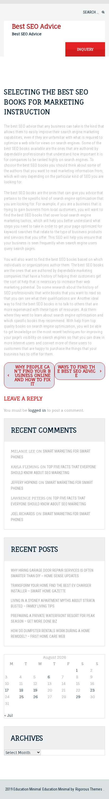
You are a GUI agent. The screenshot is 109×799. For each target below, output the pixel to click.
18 (21, 690)
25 (21, 696)
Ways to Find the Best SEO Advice (76, 371)
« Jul (8, 715)
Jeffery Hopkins (24, 482)
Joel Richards (23, 514)
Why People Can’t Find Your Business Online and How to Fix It (32, 375)
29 (78, 696)
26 (35, 696)
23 (92, 690)
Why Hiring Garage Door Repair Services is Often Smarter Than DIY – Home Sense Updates (52, 573)
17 (6, 690)
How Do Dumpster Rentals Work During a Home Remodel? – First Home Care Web (50, 634)
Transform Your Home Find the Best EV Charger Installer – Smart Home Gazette (51, 588)
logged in (37, 410)
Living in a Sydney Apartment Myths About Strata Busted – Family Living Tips (53, 603)
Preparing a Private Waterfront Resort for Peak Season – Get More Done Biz (53, 618)
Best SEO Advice (36, 26)
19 (35, 690)
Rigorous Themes (88, 789)
